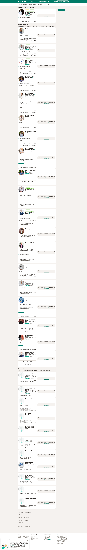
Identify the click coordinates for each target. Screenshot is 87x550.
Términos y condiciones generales (23, 536)
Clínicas (32, 537)
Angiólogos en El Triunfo (22, 518)
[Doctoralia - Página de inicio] (23, 1)
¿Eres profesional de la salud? (62, 1)
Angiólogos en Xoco (21, 514)
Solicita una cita (46, 16)
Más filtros (47, 4)
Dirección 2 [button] (26, 35)
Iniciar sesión (53, 1)
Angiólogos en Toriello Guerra (23, 517)
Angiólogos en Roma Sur (22, 515)
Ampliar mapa (61, 9)
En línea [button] (26, 68)
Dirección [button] (20, 68)
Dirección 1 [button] (21, 35)
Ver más (30, 14)
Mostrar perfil (46, 379)
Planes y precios (47, 536)
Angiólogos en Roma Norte (23, 520)
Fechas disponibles (32, 4)
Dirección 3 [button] (32, 85)
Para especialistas (47, 537)
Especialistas (33, 536)
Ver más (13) (20, 522)
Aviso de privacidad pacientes (23, 537)
